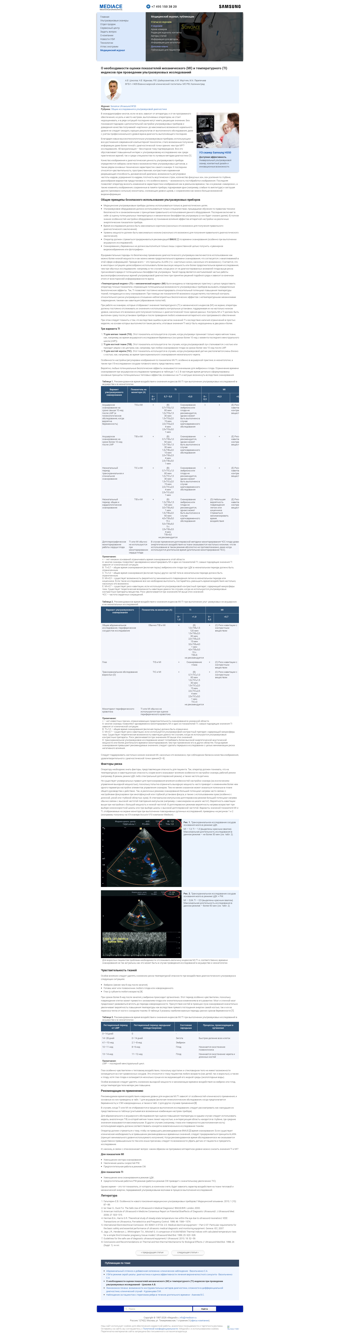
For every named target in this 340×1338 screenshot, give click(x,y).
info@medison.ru (188, 1317)
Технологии (106, 42)
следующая (188, 1252)
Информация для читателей (165, 42)
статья (152, 1252)
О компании (106, 35)
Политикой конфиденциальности (160, 1328)
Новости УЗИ (107, 39)
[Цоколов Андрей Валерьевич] (113, 99)
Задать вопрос (108, 31)
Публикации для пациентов (165, 49)
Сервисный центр (110, 27)
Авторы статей (159, 35)
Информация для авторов (164, 39)
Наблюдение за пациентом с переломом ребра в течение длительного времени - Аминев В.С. (155, 1294)
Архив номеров (159, 29)
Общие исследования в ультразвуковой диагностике (139, 109)
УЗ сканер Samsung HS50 (215, 152)
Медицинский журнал (112, 50)
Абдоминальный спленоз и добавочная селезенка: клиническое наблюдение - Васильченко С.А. (157, 1270)
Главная (104, 16)
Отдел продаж (108, 24)
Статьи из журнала (161, 21)
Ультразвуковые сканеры (114, 20)
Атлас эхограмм (109, 46)
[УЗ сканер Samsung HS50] (218, 147)
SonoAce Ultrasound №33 (123, 106)
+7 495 (164, 6)
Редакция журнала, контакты (166, 32)
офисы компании (200, 1320)
